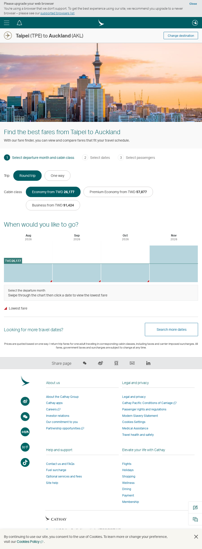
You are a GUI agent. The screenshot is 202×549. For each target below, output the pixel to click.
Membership (130, 502)
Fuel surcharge (56, 470)
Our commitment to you (62, 422)
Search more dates (171, 329)
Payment (128, 495)
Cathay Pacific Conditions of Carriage (149, 403)
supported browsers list (57, 13)
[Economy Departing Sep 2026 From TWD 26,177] (76, 273)
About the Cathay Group (62, 397)
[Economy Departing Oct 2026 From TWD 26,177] (125, 273)
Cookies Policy (30, 541)
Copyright (52, 529)
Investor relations (57, 416)
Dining (126, 489)
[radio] (27, 175)
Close (193, 3)
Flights (126, 464)
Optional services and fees (64, 476)
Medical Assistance (135, 428)
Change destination (181, 35)
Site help (52, 483)
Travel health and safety (138, 435)
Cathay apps (54, 403)
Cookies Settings (133, 422)
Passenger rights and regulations (144, 409)
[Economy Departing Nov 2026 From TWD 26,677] (174, 263)
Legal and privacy (134, 397)
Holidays (128, 470)
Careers (53, 409)
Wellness (128, 483)
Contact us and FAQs (60, 464)
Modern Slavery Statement (140, 416)
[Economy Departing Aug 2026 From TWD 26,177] (28, 273)
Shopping (128, 476)
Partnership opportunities (65, 428)
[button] (6, 22)
